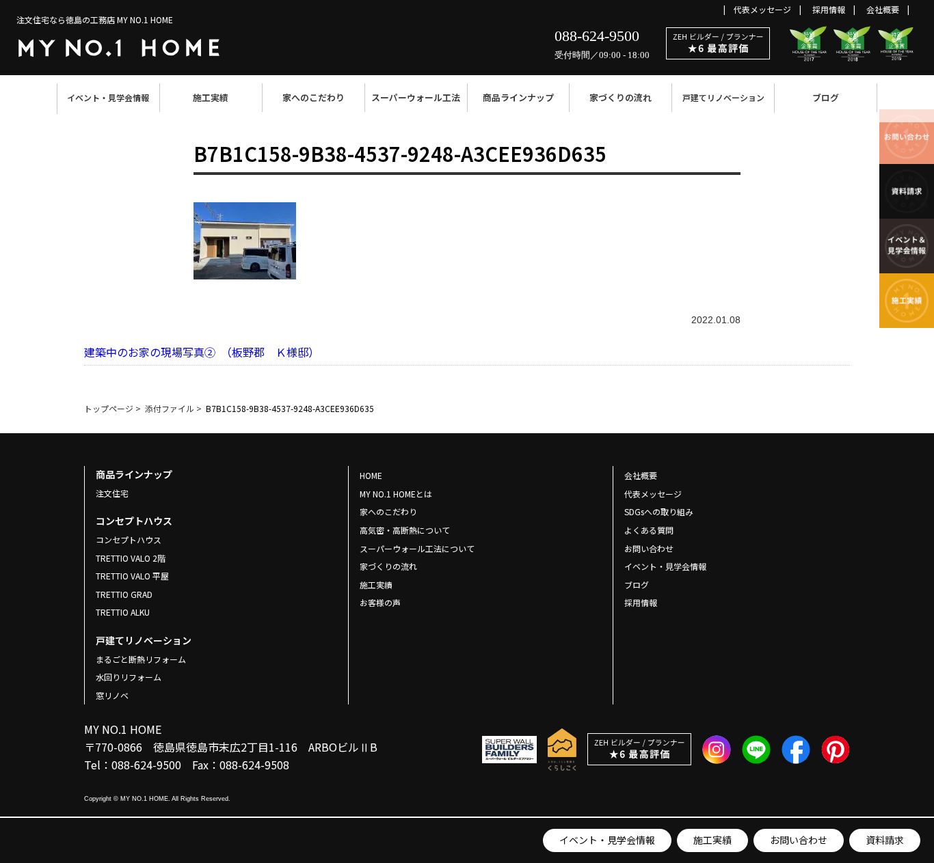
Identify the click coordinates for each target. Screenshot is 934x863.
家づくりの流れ (620, 97)
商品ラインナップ (518, 97)
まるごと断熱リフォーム (141, 659)
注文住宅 (112, 493)
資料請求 (885, 840)
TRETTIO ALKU (123, 612)
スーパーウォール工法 (415, 97)
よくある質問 (648, 530)
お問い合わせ (798, 840)
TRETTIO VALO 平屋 (132, 575)
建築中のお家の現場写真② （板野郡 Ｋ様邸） (201, 352)
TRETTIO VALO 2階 (130, 558)
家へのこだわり (313, 97)
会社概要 (882, 9)
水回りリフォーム (128, 677)
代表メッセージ (762, 9)
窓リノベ (112, 695)
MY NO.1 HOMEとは (396, 493)
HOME (371, 475)
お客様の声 (380, 602)
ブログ (825, 97)
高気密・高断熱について (405, 530)
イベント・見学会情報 (108, 97)
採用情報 (828, 9)
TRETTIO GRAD (124, 594)
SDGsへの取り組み (658, 511)
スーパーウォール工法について (417, 548)
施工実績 (210, 97)
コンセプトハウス (128, 539)
